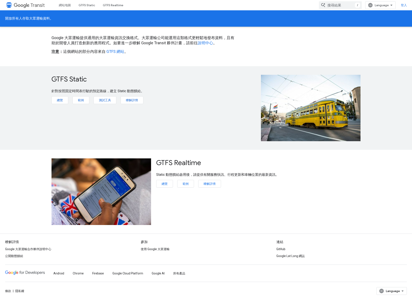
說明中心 (205, 43)
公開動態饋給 (14, 256)
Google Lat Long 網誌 (290, 256)
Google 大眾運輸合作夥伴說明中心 (28, 249)
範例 (81, 100)
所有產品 (179, 273)
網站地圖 (65, 5)
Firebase (98, 273)
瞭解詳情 (132, 100)
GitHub (280, 249)
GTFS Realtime (113, 5)
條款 (8, 291)
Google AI (158, 273)
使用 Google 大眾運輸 (155, 249)
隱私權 (19, 291)
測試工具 (105, 100)
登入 (404, 5)
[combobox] (340, 5)
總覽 (60, 100)
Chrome (78, 273)
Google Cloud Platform (127, 273)
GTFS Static (87, 5)
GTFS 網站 (115, 51)
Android (58, 273)
